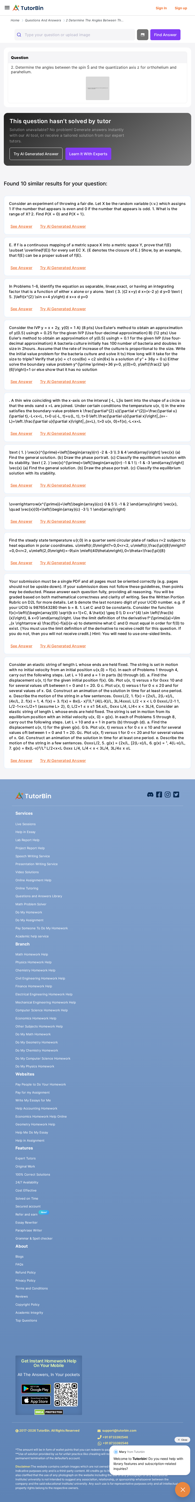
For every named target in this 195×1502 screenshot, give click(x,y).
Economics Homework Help (35, 1018)
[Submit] (20, 34)
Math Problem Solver (30, 904)
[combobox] (75, 34)
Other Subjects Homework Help (39, 1026)
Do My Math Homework (33, 1034)
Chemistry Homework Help (35, 970)
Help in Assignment (29, 1140)
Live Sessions (25, 824)
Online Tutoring (26, 888)
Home (15, 20)
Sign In (161, 8)
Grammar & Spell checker (34, 1238)
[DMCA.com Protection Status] (48, 1412)
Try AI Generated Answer (63, 226)
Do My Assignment (29, 920)
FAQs (19, 1264)
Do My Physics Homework (34, 1066)
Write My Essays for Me (33, 1100)
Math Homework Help (31, 954)
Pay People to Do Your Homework (40, 1084)
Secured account (28, 1206)
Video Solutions (27, 872)
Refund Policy (25, 1272)
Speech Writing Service (32, 856)
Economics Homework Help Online (41, 1116)
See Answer (21, 226)
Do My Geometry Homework (36, 1042)
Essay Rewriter (26, 1222)
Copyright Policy (27, 1304)
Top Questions (26, 1320)
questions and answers (43, 20)
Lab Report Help (27, 840)
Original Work (25, 1166)
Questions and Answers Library (38, 896)
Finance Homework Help (33, 986)
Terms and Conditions (31, 1288)
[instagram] (167, 794)
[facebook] (150, 794)
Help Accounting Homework (36, 1108)
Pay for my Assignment (32, 1092)
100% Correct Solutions (32, 1174)
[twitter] (176, 794)
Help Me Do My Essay (31, 1132)
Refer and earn (26, 1214)
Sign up (181, 8)
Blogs (19, 1256)
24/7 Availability (26, 1182)
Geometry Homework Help (35, 1124)
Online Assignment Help (33, 880)
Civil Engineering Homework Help (40, 978)
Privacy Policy (25, 1280)
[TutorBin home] (28, 7)
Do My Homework (28, 912)
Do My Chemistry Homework (36, 1050)
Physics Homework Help (33, 962)
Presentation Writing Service (36, 864)
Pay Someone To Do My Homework (41, 928)
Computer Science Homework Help (41, 1010)
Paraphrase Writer (28, 1230)
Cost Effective (26, 1190)
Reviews (21, 1296)
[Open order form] (2, 16)
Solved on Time (26, 1198)
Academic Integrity (29, 1312)
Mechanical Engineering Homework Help (45, 1002)
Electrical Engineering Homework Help (44, 994)
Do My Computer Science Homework (42, 1058)
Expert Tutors (25, 1158)
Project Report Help (30, 848)
